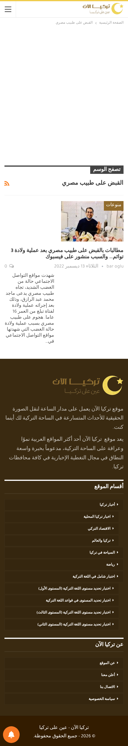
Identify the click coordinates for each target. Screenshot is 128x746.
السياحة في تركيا (102, 553)
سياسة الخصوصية (102, 699)
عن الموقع (107, 663)
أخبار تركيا (107, 505)
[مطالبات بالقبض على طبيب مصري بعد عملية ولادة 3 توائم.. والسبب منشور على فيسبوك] (92, 221)
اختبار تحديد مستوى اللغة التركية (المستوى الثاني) (74, 625)
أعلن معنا (108, 675)
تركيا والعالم (101, 541)
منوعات (113, 205)
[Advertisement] (64, 95)
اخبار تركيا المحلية (97, 517)
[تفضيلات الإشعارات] (11, 734)
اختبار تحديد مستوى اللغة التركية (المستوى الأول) (74, 589)
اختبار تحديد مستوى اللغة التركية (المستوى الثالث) (73, 613)
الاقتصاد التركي (99, 529)
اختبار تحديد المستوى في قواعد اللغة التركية (78, 601)
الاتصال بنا (107, 687)
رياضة (110, 565)
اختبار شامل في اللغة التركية (94, 577)
